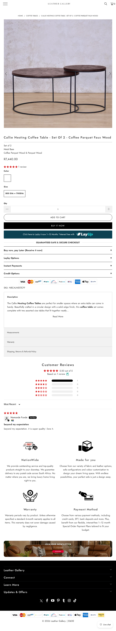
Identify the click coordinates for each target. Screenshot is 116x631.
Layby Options (58, 258)
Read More (58, 316)
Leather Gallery (58, 621)
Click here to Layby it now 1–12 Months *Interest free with (49, 234)
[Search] (106, 4)
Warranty (10, 342)
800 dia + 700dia (14, 193)
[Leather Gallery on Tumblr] (64, 601)
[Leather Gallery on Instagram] (69, 601)
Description (12, 296)
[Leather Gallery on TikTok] (75, 601)
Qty (5, 203)
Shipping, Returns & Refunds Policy (21, 351)
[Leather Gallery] (59, 4)
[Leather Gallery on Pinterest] (58, 601)
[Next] (110, 73)
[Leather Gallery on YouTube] (53, 601)
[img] (11, 413)
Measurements (13, 332)
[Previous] (6, 73)
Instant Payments (58, 265)
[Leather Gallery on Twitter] (41, 601)
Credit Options (58, 273)
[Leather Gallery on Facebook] (47, 601)
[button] (11, 166)
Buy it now (58, 225)
